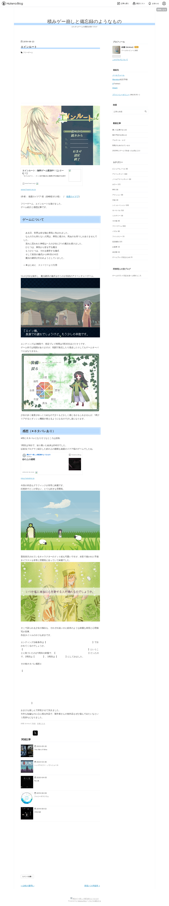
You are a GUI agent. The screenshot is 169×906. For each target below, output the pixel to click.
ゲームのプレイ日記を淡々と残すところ (126, 276)
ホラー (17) (116, 184)
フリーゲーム (28, 52)
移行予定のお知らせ (119, 135)
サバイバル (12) (118, 210)
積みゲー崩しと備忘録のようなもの (84, 21)
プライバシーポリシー (121, 95)
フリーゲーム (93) (119, 226)
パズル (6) (116, 231)
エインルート (29, 46)
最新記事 (117, 123)
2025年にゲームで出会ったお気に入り (126, 151)
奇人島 (36, 781)
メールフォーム (118, 75)
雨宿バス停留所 (92, 885)
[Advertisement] (60, 77)
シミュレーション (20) (120, 205)
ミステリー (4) (117, 216)
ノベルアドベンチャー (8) (121, 179)
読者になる (161, 9)
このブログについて (120, 60)
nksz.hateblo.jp (27, 478)
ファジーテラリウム (41, 796)
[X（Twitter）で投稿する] (35, 733)
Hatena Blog (82, 901)
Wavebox (116, 79)
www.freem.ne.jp (28, 189)
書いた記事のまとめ (119, 130)
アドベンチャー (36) (119, 174)
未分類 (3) (116, 252)
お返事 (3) (116, 247)
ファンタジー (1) (118, 236)
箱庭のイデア (72, 196)
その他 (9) (116, 221)
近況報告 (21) (117, 242)
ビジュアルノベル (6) (120, 169)
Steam (115, 88)
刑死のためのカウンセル (121, 145)
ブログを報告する (94, 901)
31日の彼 (37, 812)
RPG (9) (115, 190)
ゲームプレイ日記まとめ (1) (122, 257)
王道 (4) (115, 200)
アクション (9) (117, 195)
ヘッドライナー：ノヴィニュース (46, 765)
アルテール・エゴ (118, 140)
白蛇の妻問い (27, 885)
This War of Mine (40, 749)
